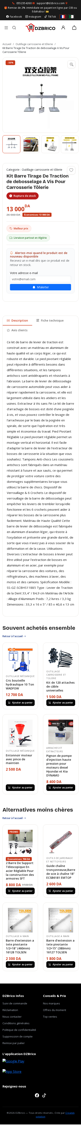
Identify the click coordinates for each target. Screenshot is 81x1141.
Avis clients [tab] (19, 330)
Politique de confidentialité (19, 1030)
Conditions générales (15, 1023)
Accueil (6, 44)
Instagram (35, 16)
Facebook (16, 16)
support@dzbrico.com (51, 3)
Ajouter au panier (22, 702)
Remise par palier (13, 1043)
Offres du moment (54, 1010)
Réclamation (10, 1010)
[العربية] (71, 16)
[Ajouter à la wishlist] (71, 170)
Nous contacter (12, 1016)
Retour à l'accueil (12, 636)
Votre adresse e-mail (24, 273)
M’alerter (42, 287)
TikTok (52, 16)
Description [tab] (19, 320)
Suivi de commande (14, 1003)
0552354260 (24, 3)
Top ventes (50, 1016)
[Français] (62, 16)
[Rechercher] (14, 27)
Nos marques (51, 1003)
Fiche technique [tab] (52, 320)
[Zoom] (71, 64)
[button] (40, 95)
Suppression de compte (17, 1036)
